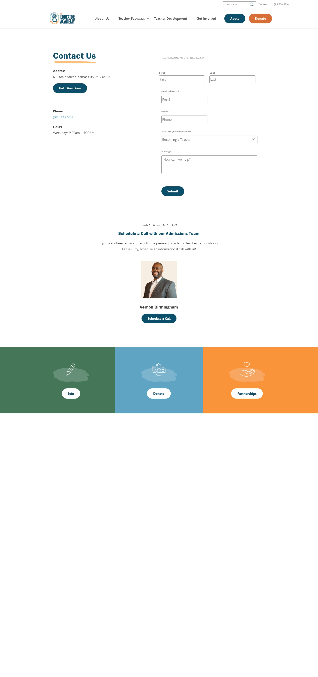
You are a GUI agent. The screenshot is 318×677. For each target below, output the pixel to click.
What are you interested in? (176, 131)
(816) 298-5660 (63, 117)
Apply (234, 18)
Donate (260, 18)
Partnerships (247, 393)
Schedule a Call (159, 318)
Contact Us (264, 4)
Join (71, 393)
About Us (102, 18)
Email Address (170, 91)
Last (212, 73)
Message (166, 151)
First (162, 73)
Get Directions (70, 88)
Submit (172, 191)
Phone (166, 111)
